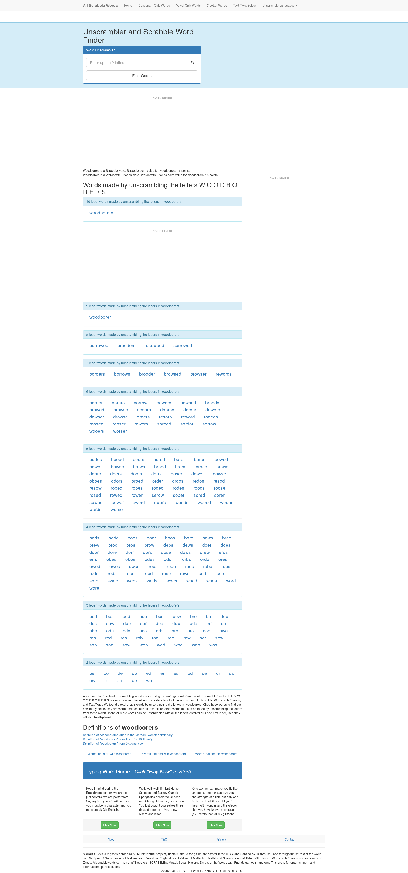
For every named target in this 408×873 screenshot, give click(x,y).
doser (176, 473)
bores (199, 459)
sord (221, 573)
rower (137, 495)
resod (219, 480)
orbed (137, 480)
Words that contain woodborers (216, 754)
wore (94, 587)
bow (177, 616)
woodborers (101, 212)
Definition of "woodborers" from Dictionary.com (114, 743)
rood (148, 573)
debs (168, 545)
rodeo (158, 487)
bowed (221, 459)
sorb (203, 573)
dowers (212, 409)
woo (196, 644)
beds (94, 537)
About (111, 839)
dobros (167, 409)
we (134, 680)
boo (143, 616)
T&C (164, 839)
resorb (165, 416)
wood (191, 580)
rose (166, 573)
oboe (130, 559)
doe (127, 623)
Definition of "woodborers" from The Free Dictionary (117, 739)
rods (112, 573)
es (176, 673)
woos (211, 580)
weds (152, 580)
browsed (172, 373)
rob (139, 637)
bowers (164, 402)
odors (117, 480)
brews (139, 466)
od (190, 673)
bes (110, 616)
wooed (204, 502)
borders (97, 373)
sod (109, 644)
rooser (119, 423)
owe (224, 630)
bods (133, 537)
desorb (144, 409)
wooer (226, 502)
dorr (130, 552)
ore (175, 630)
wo (149, 680)
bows (208, 537)
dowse (219, 473)
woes (172, 580)
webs (132, 580)
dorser (189, 409)
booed (117, 459)
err (209, 623)
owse (134, 566)
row (187, 637)
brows (222, 466)
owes (114, 566)
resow (95, 487)
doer (206, 545)
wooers (96, 431)
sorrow (209, 423)
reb (92, 637)
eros (223, 552)
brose (201, 466)
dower (197, 473)
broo (113, 545)
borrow (140, 402)
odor (168, 559)
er (162, 673)
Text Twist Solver (244, 5)
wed (161, 644)
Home (128, 5)
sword (139, 502)
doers (116, 473)
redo (171, 566)
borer (179, 459)
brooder (147, 373)
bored (159, 459)
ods (126, 630)
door (94, 552)
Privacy (221, 839)
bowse (117, 466)
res (124, 637)
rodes (178, 487)
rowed (116, 495)
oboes (95, 480)
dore (112, 552)
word (231, 580)
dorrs (156, 473)
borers (118, 402)
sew (219, 637)
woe (178, 644)
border (96, 402)
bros (130, 545)
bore (188, 537)
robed (116, 487)
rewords (224, 373)
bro (193, 616)
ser (203, 637)
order (157, 480)
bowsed (188, 402)
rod (155, 637)
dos (159, 623)
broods (212, 402)
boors (138, 459)
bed (93, 616)
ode (110, 630)
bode (114, 537)
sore (93, 580)
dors (147, 552)
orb (159, 630)
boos (170, 537)
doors (136, 473)
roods (199, 487)
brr (208, 616)
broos (181, 466)
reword (188, 416)
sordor (186, 423)
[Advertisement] (160, 132)
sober (178, 495)
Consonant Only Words (154, 5)
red (108, 637)
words (95, 509)
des (93, 623)
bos (160, 616)
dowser (96, 416)
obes (111, 559)
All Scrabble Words (100, 5)
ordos (178, 480)
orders (143, 416)
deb (224, 616)
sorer (219, 495)
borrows (122, 373)
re (106, 680)
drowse (120, 416)
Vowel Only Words (188, 5)
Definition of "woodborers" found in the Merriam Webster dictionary (128, 735)
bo (106, 673)
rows (185, 573)
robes (137, 487)
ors (190, 630)
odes (150, 559)
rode (94, 573)
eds (193, 623)
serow (158, 495)
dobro (95, 473)
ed (148, 673)
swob (113, 580)
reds (189, 566)
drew (205, 552)
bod (126, 616)
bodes (95, 459)
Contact (290, 839)
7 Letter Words (217, 5)
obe (93, 630)
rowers (141, 423)
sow (126, 644)
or (218, 673)
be (92, 673)
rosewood (154, 345)
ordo (204, 559)
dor (143, 623)
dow (176, 623)
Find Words (142, 75)
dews (188, 545)
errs (93, 559)
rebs (153, 566)
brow (149, 545)
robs (225, 566)
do (134, 673)
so (119, 680)
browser (198, 373)
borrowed (98, 345)
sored (199, 495)
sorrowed (182, 345)
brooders (127, 345)
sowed (96, 502)
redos (198, 480)
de (120, 673)
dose (166, 552)
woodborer (100, 317)
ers (224, 623)
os (231, 673)
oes (143, 630)
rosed (95, 495)
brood (160, 466)
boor (151, 537)
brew (94, 545)
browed (96, 409)
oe (204, 673)
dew (110, 623)
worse (117, 509)
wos (213, 644)
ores (222, 559)
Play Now (109, 825)
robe (207, 566)
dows (185, 552)
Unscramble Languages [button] (278, 5)
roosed (96, 423)
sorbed (164, 423)
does (226, 545)
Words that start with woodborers (110, 754)
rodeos (211, 416)
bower (95, 466)
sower (118, 502)
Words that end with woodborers (164, 754)
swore (160, 502)
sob (93, 644)
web (144, 644)
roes (130, 573)
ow (92, 680)
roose (219, 487)
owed (94, 566)
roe (171, 637)
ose (206, 630)
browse (120, 409)
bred (226, 537)
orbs (186, 559)
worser (120, 431)
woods (181, 502)
